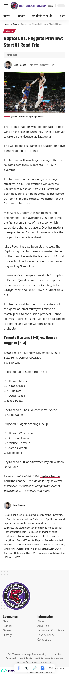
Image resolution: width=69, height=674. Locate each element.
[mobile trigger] (7, 6)
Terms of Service (25, 662)
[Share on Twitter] (26, 668)
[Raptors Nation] (28, 6)
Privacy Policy (45, 662)
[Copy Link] (34, 668)
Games (9, 31)
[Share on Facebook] (18, 668)
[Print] (43, 668)
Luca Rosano (20, 64)
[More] (51, 668)
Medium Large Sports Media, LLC (33, 654)
